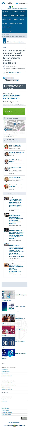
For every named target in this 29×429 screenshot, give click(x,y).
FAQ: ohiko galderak (6, 399)
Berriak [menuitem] (4, 23)
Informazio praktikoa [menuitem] (7, 397)
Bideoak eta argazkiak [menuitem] (16, 23)
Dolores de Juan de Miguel (16, 152)
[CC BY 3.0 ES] (24, 418)
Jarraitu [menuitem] (7, 11)
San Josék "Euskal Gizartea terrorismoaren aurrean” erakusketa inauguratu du (11, 96)
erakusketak (11, 72)
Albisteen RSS (5, 369)
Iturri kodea (4, 401)
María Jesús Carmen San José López (16, 185)
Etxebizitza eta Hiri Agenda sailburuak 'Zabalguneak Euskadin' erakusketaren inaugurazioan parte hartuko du (16, 219)
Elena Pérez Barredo (15, 145)
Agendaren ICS (5, 373)
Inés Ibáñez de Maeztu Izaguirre (15, 160)
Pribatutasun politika (6, 414)
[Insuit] (10, 7)
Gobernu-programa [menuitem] (8, 31)
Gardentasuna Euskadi (7, 383)
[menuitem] (6, 15)
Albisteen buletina (6, 371)
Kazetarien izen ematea (7, 375)
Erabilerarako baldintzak (7, 412)
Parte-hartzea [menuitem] (6, 19)
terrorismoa (17, 72)
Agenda (8, 34)
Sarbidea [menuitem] (22, 15)
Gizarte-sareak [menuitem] (6, 27)
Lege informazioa (5, 408)
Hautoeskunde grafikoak (7, 389)
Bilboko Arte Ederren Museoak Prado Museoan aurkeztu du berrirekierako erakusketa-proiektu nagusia (16, 268)
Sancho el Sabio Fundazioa (12, 74)
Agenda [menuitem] (21, 19)
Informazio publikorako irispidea (9, 385)
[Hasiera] (7, 3)
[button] (8, 78)
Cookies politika (5, 410)
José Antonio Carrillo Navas (15, 168)
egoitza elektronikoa (23, 8)
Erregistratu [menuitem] (14, 15)
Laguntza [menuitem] (22, 11)
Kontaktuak (9, 8)
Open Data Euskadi (6, 387)
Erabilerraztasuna (15, 8)
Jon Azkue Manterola (15, 177)
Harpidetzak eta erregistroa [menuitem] (9, 367)
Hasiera (3, 34)
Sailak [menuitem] (15, 19)
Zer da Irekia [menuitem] (15, 11)
